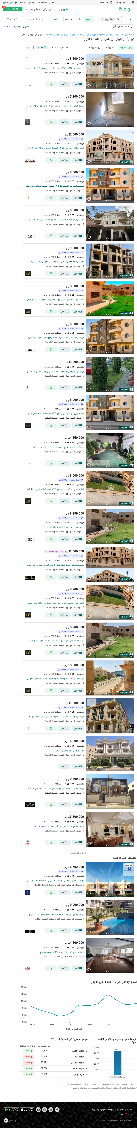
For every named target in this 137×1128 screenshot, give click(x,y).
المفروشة (110, 47)
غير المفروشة (95, 47)
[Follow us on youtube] (38, 1111)
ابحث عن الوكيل (49, 9)
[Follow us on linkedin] (50, 1111)
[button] (128, 19)
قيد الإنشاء (69, 19)
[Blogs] (63, 9)
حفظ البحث (7, 26)
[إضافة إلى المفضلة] (89, 86)
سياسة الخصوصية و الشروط (102, 1109)
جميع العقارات (126, 47)
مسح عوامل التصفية (21, 26)
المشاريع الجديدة (32, 9)
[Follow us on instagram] (44, 1111)
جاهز (79, 19)
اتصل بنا (120, 1109)
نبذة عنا (130, 1109)
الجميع (88, 19)
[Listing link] (78, 71)
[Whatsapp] (51, 84)
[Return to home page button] (126, 9)
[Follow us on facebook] (57, 1111)
